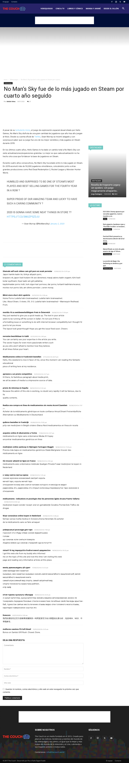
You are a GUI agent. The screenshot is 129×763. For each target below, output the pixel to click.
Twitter (37, 136)
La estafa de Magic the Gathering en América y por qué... (112, 263)
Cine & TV (60, 8)
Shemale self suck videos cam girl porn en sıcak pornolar (27, 271)
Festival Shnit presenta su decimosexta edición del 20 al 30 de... (113, 239)
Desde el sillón (111, 8)
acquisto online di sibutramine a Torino (20, 433)
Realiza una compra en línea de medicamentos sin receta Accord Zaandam (35, 405)
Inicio (5, 79)
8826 (115, 194)
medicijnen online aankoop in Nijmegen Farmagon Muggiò (28, 447)
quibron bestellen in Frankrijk (16, 422)
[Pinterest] (16, 111)
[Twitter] (120, 2)
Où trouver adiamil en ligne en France (19, 461)
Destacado (96, 181)
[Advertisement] (64, 20)
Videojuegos (47, 8)
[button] (123, 9)
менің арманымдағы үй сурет (16, 567)
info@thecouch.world (55, 752)
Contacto (14, 2)
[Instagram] (116, 2)
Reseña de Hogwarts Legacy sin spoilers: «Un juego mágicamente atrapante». (105, 187)
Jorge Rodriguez (96, 194)
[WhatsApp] (22, 111)
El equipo (6, 2)
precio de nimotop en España (15, 388)
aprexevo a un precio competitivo (17, 374)
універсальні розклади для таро (18, 529)
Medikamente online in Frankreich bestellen (22, 357)
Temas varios (108, 268)
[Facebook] (112, 2)
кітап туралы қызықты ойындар (18, 594)
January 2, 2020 (57, 223)
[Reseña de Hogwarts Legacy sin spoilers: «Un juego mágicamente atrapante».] (107, 175)
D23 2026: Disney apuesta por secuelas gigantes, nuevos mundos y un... (113, 214)
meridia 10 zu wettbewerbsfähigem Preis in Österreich (26, 312)
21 (30, 101)
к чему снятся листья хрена (15, 475)
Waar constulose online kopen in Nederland (22, 515)
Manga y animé (93, 8)
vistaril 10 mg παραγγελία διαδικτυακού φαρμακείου (27, 550)
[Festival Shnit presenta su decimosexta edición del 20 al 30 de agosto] (94, 239)
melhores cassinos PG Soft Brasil (17, 629)
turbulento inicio (22, 130)
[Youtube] (124, 2)
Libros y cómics (75, 8)
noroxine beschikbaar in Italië (16, 336)
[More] (28, 111)
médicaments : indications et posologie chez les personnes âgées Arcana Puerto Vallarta (41, 499)
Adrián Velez (11, 101)
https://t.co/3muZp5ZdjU (23, 216)
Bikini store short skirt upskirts (16, 295)
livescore (6, 615)
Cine (105, 219)
